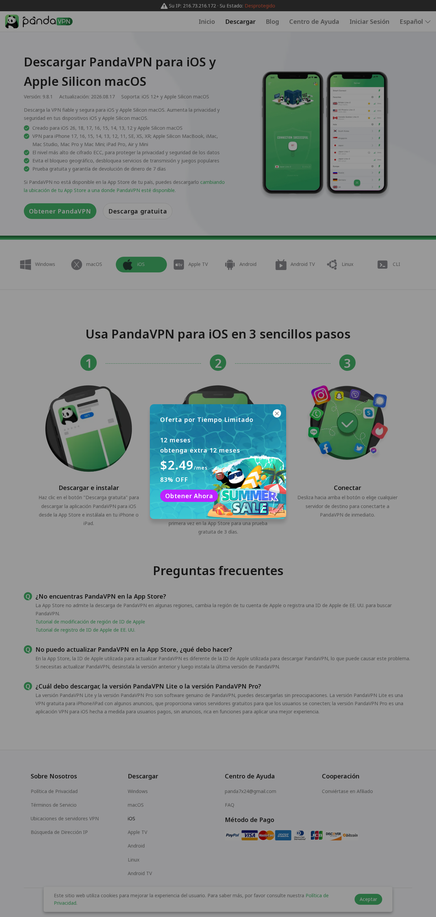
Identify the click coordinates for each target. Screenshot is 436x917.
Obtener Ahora (189, 496)
